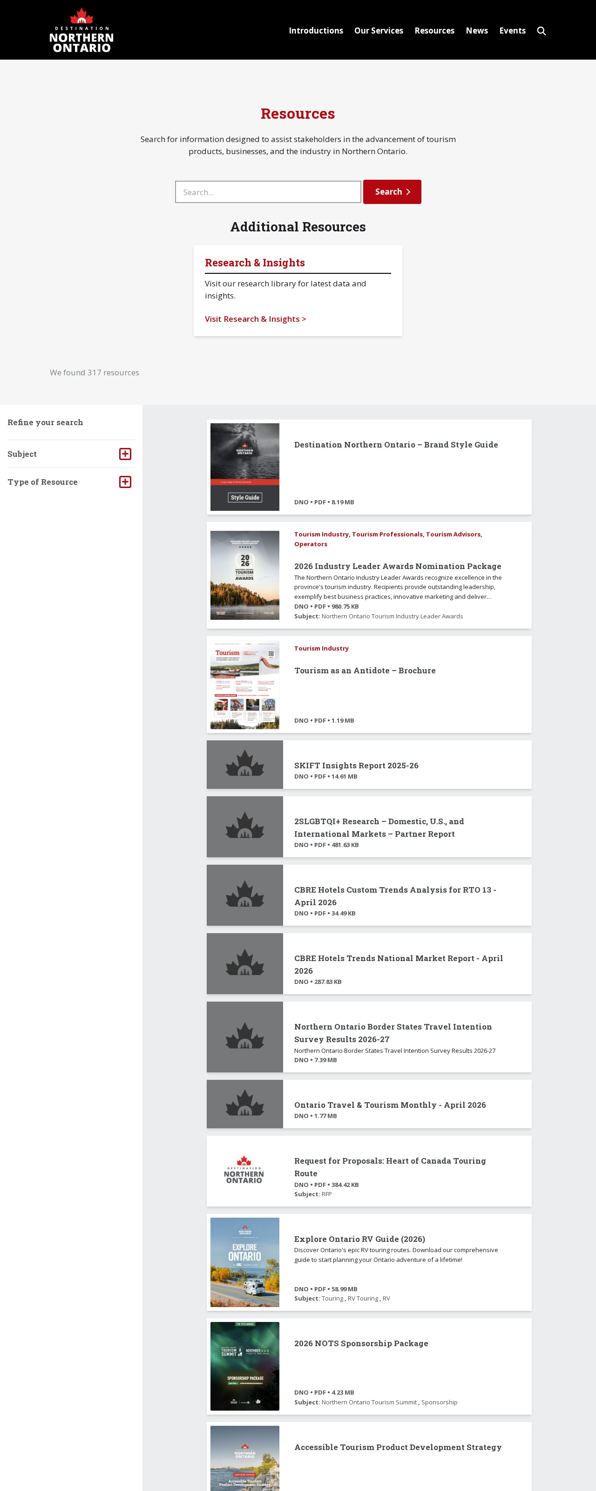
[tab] (71, 454)
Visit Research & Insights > (255, 318)
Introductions (316, 30)
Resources (434, 30)
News (477, 30)
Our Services (378, 30)
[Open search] (541, 29)
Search (388, 191)
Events (512, 30)
